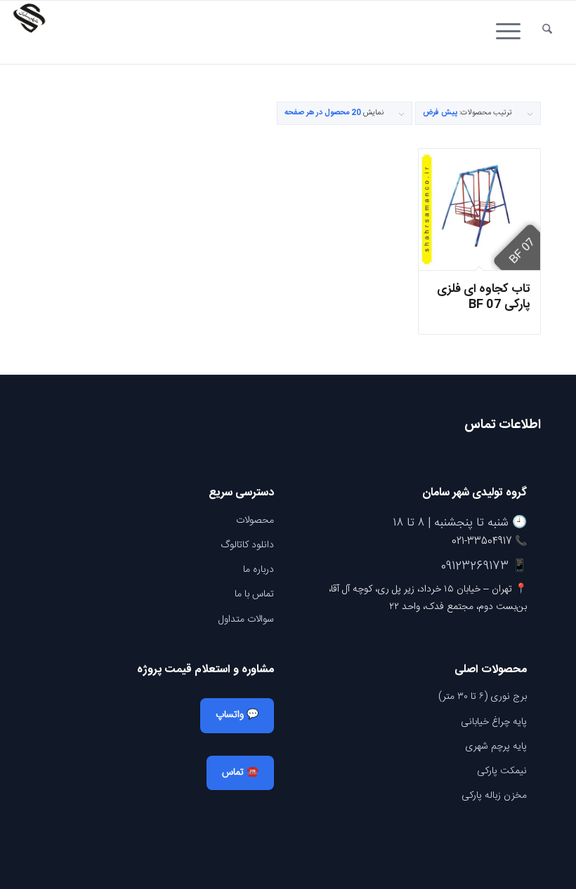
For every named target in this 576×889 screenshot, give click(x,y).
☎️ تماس (240, 772)
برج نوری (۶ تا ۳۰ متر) (482, 696)
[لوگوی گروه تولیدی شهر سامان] (28, 32)
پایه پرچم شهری (496, 746)
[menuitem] (547, 32)
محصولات (255, 520)
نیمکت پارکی (502, 771)
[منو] (513, 32)
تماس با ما (254, 594)
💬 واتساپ (237, 715)
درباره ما (258, 569)
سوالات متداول (246, 619)
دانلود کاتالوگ (247, 545)
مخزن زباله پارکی (494, 795)
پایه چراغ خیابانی (494, 722)
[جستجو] (547, 32)
